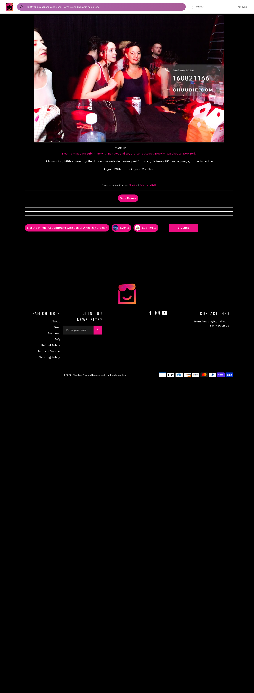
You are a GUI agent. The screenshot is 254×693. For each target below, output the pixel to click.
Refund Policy (50, 345)
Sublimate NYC (148, 185)
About (56, 321)
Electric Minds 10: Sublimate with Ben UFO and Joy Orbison (67, 227)
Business (53, 333)
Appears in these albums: (39, 220)
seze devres (128, 198)
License (187, 227)
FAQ (57, 339)
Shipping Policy (49, 357)
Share (229, 220)
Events (124, 227)
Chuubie (132, 185)
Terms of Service (49, 351)
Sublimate (148, 227)
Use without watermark (184, 220)
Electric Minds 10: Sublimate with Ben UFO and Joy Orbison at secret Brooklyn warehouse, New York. (129, 153)
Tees (57, 327)
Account (242, 6)
